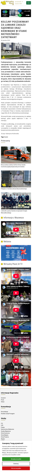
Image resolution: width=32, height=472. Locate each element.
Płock (2, 400)
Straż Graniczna (5, 433)
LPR (2, 425)
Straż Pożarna (5, 437)
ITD (2, 423)
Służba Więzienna (6, 431)
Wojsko (3, 439)
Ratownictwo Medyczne (7, 429)
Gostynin (3, 398)
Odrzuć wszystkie (16, 468)
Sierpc (2, 401)
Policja (3, 427)
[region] (16, 456)
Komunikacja (4, 411)
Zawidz (6, 137)
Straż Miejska (4, 435)
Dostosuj (16, 463)
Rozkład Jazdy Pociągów (8, 413)
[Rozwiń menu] (28, 3)
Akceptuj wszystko (16, 459)
